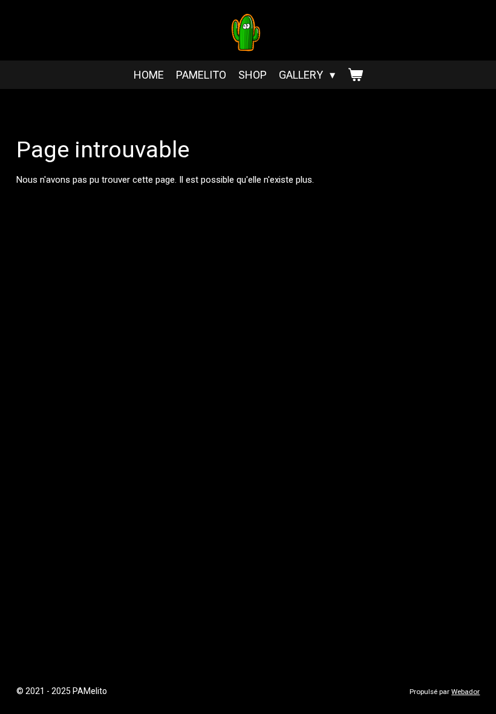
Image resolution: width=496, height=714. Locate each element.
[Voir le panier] (354, 75)
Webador (465, 691)
